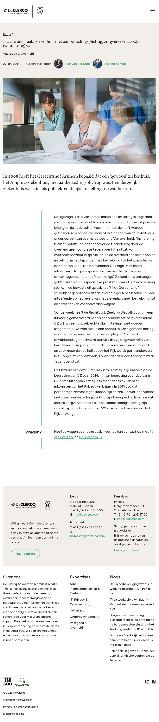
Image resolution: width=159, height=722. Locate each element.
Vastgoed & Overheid (18, 53)
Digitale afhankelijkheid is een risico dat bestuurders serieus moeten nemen (131, 640)
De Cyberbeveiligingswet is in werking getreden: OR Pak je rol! (131, 588)
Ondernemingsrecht (84, 616)
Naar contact (25, 553)
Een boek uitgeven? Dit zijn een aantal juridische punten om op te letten (132, 655)
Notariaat (77, 610)
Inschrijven (121, 550)
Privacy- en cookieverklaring (20, 706)
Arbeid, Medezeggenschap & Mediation (85, 588)
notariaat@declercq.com (87, 536)
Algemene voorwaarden (17, 699)
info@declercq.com (86, 514)
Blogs (7, 34)
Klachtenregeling (13, 713)
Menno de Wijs (90, 437)
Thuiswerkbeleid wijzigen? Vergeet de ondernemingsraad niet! (132, 604)
